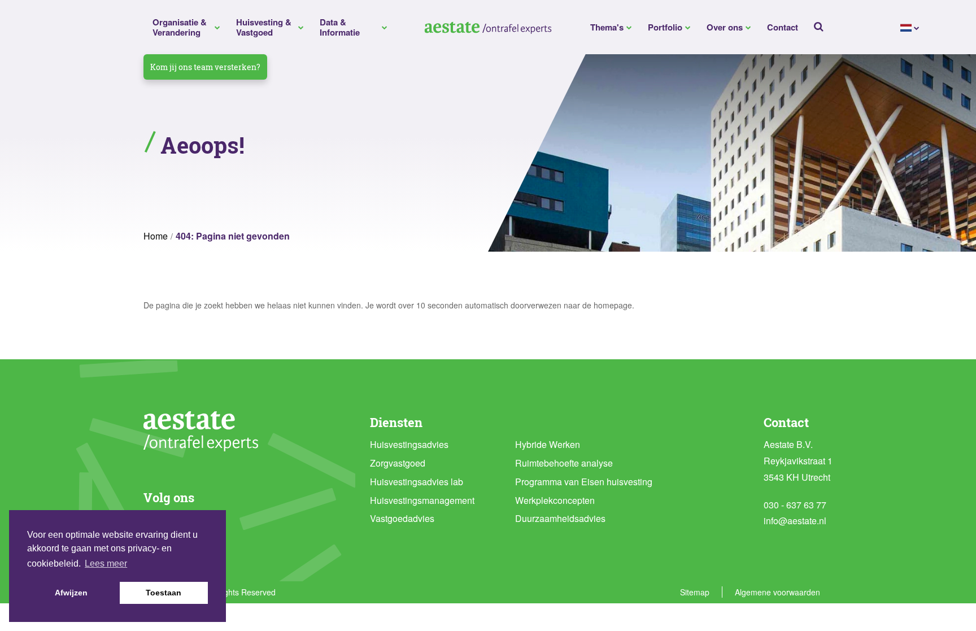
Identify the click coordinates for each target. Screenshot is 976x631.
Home (155, 235)
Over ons (725, 27)
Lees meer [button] (106, 563)
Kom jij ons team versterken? (205, 67)
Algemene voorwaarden (777, 592)
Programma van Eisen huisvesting (583, 481)
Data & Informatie (340, 27)
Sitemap (694, 592)
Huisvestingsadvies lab (416, 481)
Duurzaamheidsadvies (560, 518)
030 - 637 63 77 (795, 504)
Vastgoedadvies (402, 518)
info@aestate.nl (795, 520)
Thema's (607, 27)
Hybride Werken (547, 444)
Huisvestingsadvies (409, 444)
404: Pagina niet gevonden (233, 235)
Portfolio (665, 27)
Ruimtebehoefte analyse (564, 462)
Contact (782, 27)
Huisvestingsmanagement (422, 500)
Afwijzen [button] (71, 592)
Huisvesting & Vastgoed (263, 27)
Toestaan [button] (163, 592)
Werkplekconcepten (555, 500)
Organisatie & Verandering (179, 27)
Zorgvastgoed (397, 462)
